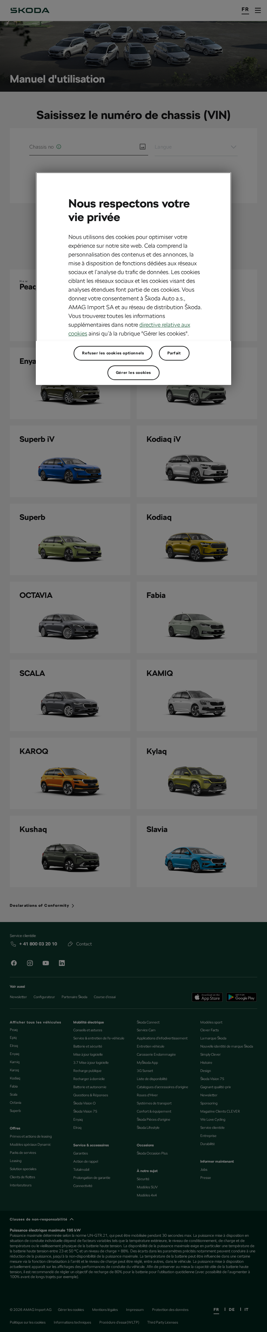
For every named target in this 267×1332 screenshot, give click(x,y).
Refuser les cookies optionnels (113, 353)
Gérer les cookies (133, 372)
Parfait (174, 353)
